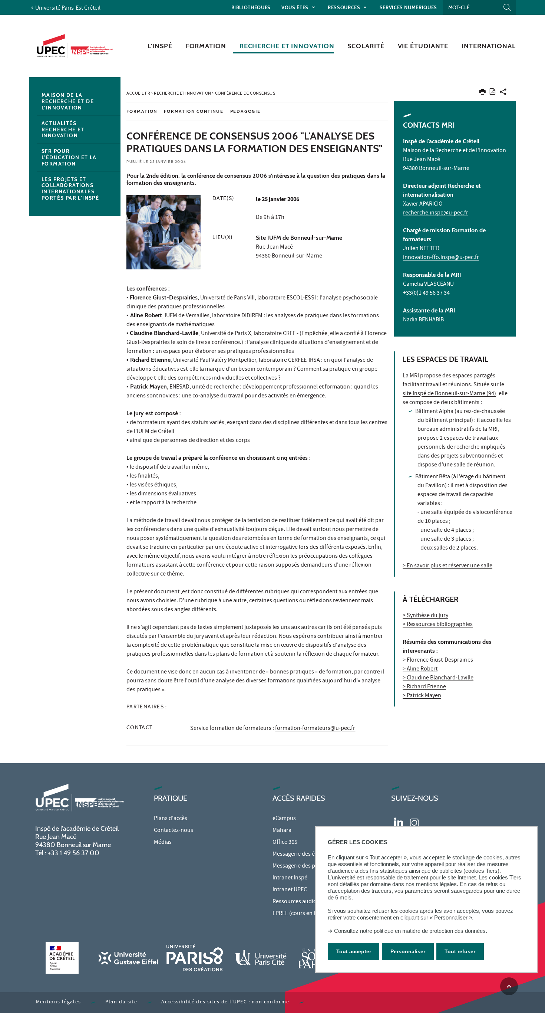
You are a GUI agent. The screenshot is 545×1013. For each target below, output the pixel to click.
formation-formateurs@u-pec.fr (315, 728)
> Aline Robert (420, 669)
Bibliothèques (251, 7)
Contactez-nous (173, 830)
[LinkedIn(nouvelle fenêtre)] (398, 821)
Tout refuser (460, 951)
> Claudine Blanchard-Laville (438, 678)
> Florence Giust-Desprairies (438, 660)
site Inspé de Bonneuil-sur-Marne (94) (449, 394)
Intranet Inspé (289, 878)
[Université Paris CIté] (261, 958)
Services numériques (408, 7)
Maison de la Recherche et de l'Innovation (68, 101)
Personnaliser (407, 951)
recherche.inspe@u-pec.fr (435, 213)
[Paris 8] (194, 958)
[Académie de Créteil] (62, 958)
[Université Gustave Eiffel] (128, 958)
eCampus (284, 818)
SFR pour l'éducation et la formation (69, 157)
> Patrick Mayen (422, 696)
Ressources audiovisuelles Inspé (312, 902)
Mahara (281, 830)
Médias (163, 842)
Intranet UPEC (289, 890)
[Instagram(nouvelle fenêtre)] (414, 821)
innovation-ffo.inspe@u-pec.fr (441, 257)
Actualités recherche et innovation (63, 129)
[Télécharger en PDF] (492, 93)
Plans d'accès (170, 818)
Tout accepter (353, 951)
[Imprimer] (482, 93)
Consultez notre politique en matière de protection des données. (410, 931)
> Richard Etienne (424, 687)
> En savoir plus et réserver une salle (447, 566)
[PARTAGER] (503, 93)
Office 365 (284, 842)
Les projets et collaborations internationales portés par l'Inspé (70, 188)
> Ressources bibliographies (438, 624)
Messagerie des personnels (306, 866)
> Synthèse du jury (425, 616)
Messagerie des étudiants (304, 854)
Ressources (344, 7)
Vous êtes (295, 7)
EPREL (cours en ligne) (300, 913)
